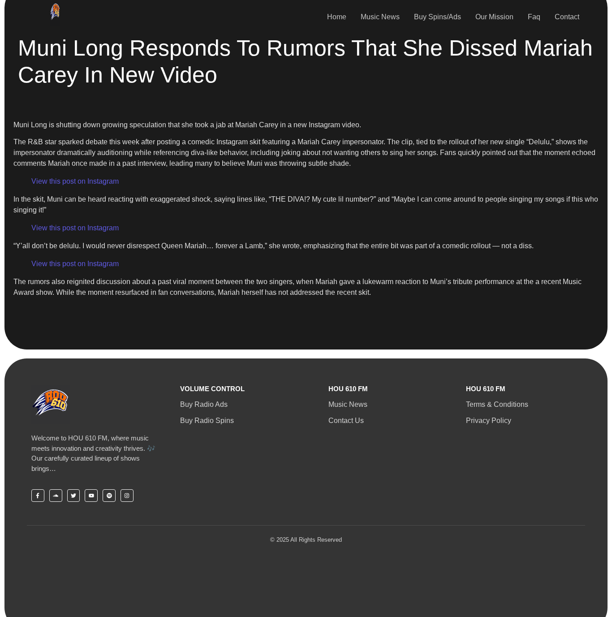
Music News (380, 17)
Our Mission (494, 17)
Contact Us (346, 420)
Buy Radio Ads (204, 404)
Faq (534, 17)
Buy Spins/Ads (437, 17)
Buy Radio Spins (207, 420)
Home (336, 17)
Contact (567, 17)
